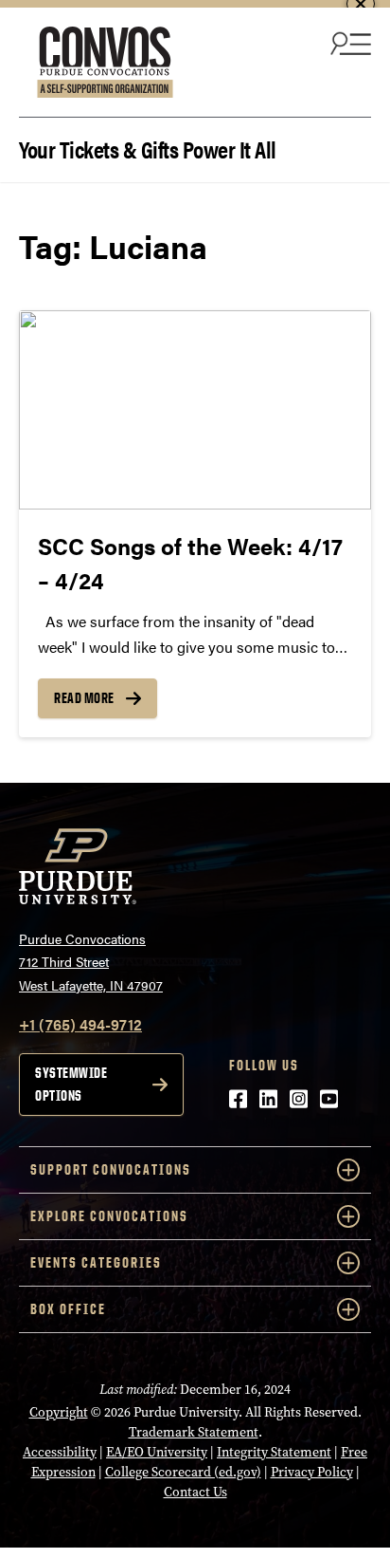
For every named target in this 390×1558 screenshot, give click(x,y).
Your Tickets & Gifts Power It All (147, 147)
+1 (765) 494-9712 (80, 1024)
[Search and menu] (348, 42)
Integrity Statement (274, 1452)
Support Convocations (110, 1169)
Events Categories (96, 1262)
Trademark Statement (193, 1432)
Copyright (58, 1412)
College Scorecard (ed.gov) (183, 1472)
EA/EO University (156, 1452)
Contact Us (195, 1492)
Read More (84, 698)
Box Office (68, 1309)
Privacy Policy (312, 1472)
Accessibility (60, 1452)
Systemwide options (71, 1084)
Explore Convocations (109, 1216)
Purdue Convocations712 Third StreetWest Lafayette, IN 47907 (91, 961)
